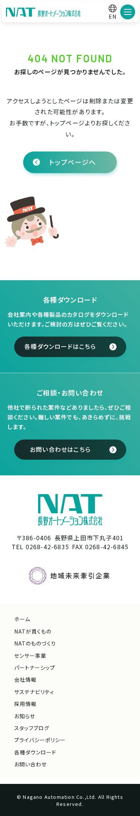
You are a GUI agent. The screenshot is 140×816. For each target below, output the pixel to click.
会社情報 (25, 679)
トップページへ (72, 162)
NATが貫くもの (33, 631)
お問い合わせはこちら (60, 449)
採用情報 (25, 703)
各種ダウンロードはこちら (60, 346)
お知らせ (24, 716)
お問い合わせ (30, 764)
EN (112, 16)
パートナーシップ (34, 667)
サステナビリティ (34, 691)
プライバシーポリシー (40, 740)
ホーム (22, 619)
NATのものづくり (35, 643)
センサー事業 (30, 655)
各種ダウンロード (35, 752)
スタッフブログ (31, 728)
